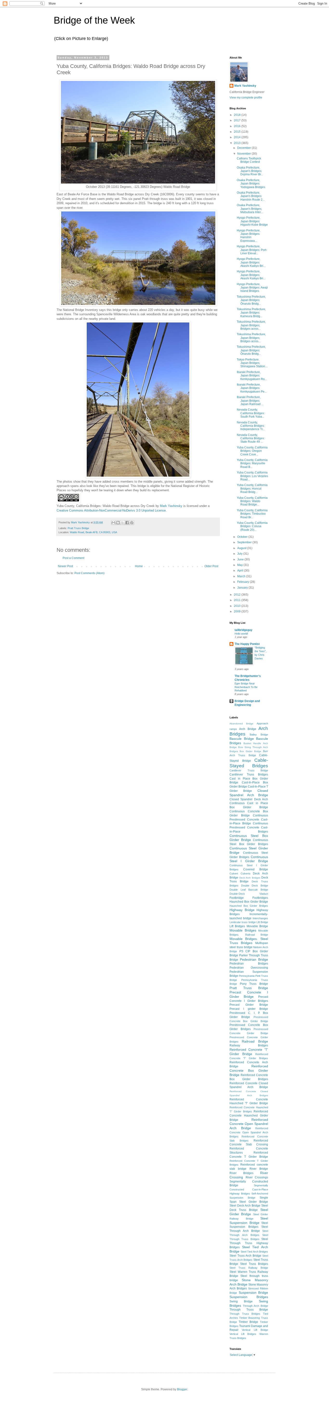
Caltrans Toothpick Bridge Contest (249, 160)
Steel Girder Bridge (249, 1212)
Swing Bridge (241, 1301)
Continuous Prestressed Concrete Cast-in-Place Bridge (249, 819)
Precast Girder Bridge (249, 1004)
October (242, 536)
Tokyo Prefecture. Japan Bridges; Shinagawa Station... (252, 363)
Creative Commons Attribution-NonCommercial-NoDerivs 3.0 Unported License (111, 510)
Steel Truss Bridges (254, 1264)
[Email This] (113, 522)
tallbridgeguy (243, 630)
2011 (237, 600)
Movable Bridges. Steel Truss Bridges (249, 941)
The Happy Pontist (247, 644)
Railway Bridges (249, 1045)
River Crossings (257, 1177)
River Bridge (259, 1168)
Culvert (234, 873)
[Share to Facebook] (127, 522)
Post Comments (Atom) (89, 573)
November (244, 153)
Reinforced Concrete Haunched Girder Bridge (249, 1116)
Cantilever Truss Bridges (249, 774)
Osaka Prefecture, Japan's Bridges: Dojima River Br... (250, 171)
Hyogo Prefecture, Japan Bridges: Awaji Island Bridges (252, 287)
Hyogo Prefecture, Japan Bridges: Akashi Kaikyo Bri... (251, 262)
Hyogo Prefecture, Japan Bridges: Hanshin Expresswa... (248, 236)
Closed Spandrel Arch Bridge (249, 793)
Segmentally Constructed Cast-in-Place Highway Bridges (249, 1189)
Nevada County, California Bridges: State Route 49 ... (251, 438)
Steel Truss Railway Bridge (249, 1267)
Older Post (211, 566)
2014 (237, 137)
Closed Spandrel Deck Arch (249, 799)
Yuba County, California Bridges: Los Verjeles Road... (252, 476)
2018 (237, 115)
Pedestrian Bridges (249, 963)
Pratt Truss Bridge (78, 528)
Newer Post (65, 566)
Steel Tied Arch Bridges (254, 1251)
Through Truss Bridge (249, 1309)
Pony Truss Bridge (254, 983)
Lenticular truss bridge (243, 922)
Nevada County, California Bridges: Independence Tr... (251, 426)
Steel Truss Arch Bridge (245, 1255)
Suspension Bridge (253, 1292)
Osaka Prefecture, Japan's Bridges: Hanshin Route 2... (251, 196)
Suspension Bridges (249, 1297)
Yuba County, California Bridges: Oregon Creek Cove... (252, 451)
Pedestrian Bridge (254, 959)
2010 (237, 606)
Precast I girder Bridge (249, 1009)
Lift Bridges (237, 926)
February (243, 582)
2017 (237, 120)
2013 (237, 143)
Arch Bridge (247, 729)
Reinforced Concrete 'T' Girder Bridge (249, 1052)
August (242, 548)
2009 (237, 611)
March (241, 576)
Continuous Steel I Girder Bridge (249, 859)
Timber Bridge (248, 1322)
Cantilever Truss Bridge (249, 770)
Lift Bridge (262, 922)
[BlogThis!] (118, 522)
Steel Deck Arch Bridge (245, 1205)
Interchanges (260, 918)
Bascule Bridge (242, 739)
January (243, 587)
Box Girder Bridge (250, 751)
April (240, 570)
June (240, 559)
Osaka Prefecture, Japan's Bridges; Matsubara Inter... (250, 209)
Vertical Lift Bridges (243, 1334)
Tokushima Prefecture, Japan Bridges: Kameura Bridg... (251, 313)
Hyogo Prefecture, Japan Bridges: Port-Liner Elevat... (252, 250)
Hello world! (241, 633)
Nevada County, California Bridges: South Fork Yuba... (251, 413)
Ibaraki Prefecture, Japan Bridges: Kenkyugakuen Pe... (252, 388)
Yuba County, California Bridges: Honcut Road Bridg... (252, 488)
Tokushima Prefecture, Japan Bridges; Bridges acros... (251, 325)
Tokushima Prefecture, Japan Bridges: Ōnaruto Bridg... (251, 300)
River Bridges (241, 1173)
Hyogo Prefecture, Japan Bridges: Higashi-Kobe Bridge (252, 221)
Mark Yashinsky (171, 506)
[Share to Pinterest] (131, 522)
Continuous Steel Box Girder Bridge (249, 838)
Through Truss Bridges (245, 1313)
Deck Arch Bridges (249, 877)
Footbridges (260, 898)
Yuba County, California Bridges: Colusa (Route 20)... (252, 526)
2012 (237, 594)
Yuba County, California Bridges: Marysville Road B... (252, 463)
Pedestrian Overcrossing (249, 967)
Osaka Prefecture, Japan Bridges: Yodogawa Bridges (251, 183)
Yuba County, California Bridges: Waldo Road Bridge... (252, 501)
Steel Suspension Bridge (249, 1220)
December (244, 148)
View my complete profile (246, 97)
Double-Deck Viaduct (249, 893)
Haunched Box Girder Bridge (249, 901)
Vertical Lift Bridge (255, 1329)
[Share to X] (122, 522)
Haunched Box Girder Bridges (249, 905)
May (240, 565)
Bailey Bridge (259, 734)
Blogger (182, 1389)
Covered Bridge (255, 869)
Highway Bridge (242, 910)
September (244, 542)
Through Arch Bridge (255, 1305)
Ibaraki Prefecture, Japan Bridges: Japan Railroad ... (250, 400)
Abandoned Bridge (241, 723)
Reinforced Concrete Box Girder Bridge (249, 1070)
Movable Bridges (243, 930)
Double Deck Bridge (254, 885)
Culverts (245, 873)
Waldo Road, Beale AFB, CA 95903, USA (93, 532)
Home (139, 566)
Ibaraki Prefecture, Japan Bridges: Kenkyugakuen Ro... (252, 375)
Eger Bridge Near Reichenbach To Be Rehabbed (246, 687)
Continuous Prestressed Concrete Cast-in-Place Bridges (249, 827)
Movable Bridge (257, 926)
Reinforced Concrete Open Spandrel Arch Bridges (249, 1132)
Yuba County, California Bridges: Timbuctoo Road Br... (252, 514)
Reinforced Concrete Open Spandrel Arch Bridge (249, 1124)
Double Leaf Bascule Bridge (249, 889)
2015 (237, 131)
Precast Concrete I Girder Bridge (249, 994)
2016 (237, 126)
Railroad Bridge (255, 1041)
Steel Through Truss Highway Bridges (249, 1243)
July (240, 553)
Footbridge (237, 898)
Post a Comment (73, 558)
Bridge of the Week (94, 20)
